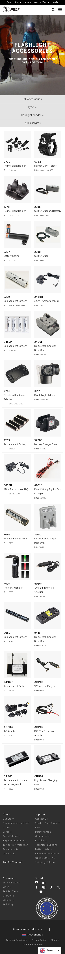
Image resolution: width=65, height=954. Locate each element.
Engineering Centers (14, 841)
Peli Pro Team (11, 891)
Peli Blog (8, 904)
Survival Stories (12, 883)
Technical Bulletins (46, 845)
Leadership (9, 854)
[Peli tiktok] (51, 887)
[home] (11, 9)
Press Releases (11, 836)
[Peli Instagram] (43, 887)
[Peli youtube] (36, 883)
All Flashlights (32, 123)
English (50, 950)
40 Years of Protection (15, 845)
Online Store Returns (47, 854)
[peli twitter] (58, 887)
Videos (6, 887)
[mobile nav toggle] (60, 9)
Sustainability (10, 849)
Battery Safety (43, 849)
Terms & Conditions (16, 940)
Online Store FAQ (45, 858)
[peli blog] (41, 892)
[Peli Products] (36, 887)
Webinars (8, 900)
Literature (8, 896)
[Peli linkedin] (43, 883)
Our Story (8, 819)
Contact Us (41, 819)
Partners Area (43, 832)
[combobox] (49, 950)
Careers (7, 832)
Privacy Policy (39, 940)
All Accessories (32, 99)
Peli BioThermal (12, 862)
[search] (53, 10)
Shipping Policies (45, 862)
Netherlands (34, 935)
